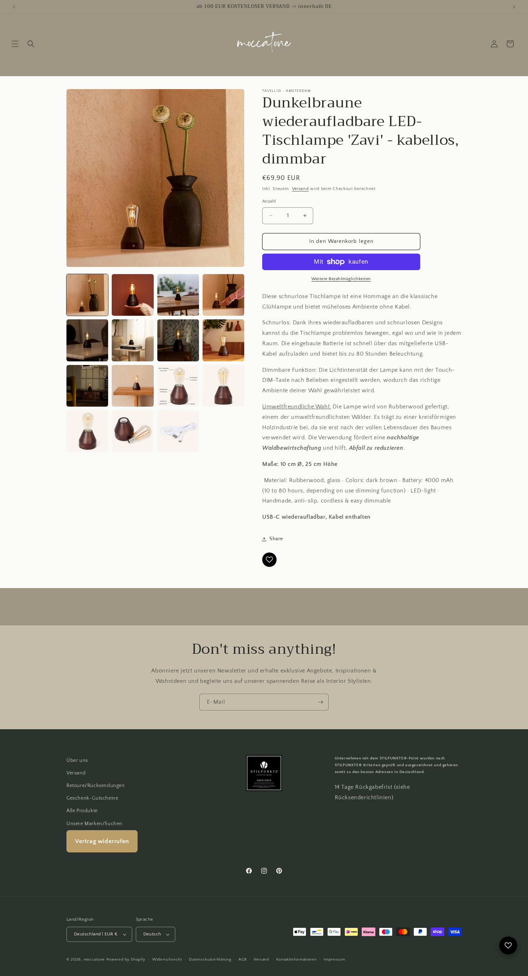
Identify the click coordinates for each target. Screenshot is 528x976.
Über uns (77, 760)
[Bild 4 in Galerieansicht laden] (223, 295)
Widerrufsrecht (167, 959)
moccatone (94, 959)
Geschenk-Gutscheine (92, 798)
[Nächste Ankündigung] (514, 7)
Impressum (334, 959)
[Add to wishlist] (269, 559)
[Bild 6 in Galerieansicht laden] (132, 340)
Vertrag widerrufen (102, 841)
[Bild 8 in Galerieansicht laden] (223, 340)
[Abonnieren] (320, 702)
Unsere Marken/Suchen (94, 824)
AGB (242, 959)
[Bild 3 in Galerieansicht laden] (178, 295)
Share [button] (276, 539)
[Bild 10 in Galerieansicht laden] (132, 386)
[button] (15, 44)
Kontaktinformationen (296, 959)
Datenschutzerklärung (210, 959)
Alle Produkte (82, 811)
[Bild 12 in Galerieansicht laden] (223, 386)
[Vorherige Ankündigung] (14, 7)
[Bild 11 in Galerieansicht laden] (178, 386)
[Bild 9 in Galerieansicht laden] (87, 386)
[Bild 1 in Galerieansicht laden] (87, 295)
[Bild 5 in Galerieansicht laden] (87, 340)
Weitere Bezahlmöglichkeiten (341, 279)
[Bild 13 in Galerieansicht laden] (87, 431)
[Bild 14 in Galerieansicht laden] (132, 431)
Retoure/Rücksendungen (95, 785)
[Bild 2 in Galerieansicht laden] (132, 295)
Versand (300, 188)
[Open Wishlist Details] (508, 945)
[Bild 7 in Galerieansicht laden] (178, 340)
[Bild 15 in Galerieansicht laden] (178, 431)
